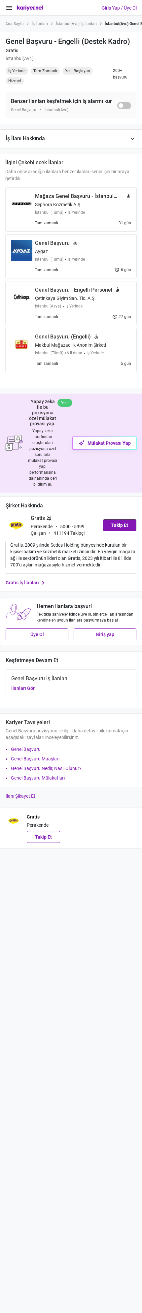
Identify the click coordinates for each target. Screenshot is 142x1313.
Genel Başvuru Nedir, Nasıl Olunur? (46, 768)
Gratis (12, 50)
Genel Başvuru (26, 749)
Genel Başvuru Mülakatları (38, 778)
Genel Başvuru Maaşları (35, 758)
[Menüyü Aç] (9, 8)
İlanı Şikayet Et (20, 796)
